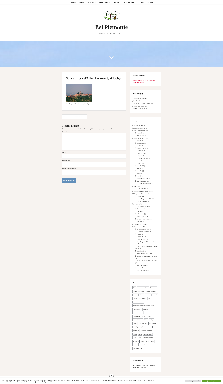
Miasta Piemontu (139, 138)
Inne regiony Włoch (140, 130)
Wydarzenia (138, 227)
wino (140, 345)
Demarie (140, 211)
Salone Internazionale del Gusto (147, 256)
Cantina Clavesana (143, 206)
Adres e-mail (67, 160)
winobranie (146, 345)
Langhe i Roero (142, 201)
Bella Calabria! (139, 101)
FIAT (149, 298)
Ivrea (138, 161)
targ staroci (136, 341)
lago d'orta (147, 313)
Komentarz (66, 132)
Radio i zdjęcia (104, 2)
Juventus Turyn (137, 309)
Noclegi (136, 186)
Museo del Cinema (138, 320)
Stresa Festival (141, 265)
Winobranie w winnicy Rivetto (74, 117)
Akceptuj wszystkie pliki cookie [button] (211, 381)
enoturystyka (142, 298)
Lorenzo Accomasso (143, 219)
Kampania (140, 135)
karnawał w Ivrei (137, 313)
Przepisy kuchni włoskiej (142, 191)
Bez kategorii (138, 125)
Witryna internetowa (69, 168)
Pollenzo (140, 173)
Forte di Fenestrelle (138, 302)
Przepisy (116, 2)
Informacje (91, 2)
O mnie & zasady (129, 2)
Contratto (140, 209)
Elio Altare (140, 214)
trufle (142, 341)
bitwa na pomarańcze (151, 291)
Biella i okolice (141, 148)
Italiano (150, 2)
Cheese (139, 234)
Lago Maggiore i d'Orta (144, 199)
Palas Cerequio (141, 188)
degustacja (148, 295)
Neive (139, 168)
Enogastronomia (139, 128)
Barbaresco (140, 143)
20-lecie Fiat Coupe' (143, 229)
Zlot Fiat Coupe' (142, 270)
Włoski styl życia (139, 224)
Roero (140, 334)
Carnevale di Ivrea (143, 231)
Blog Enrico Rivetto (138, 365)
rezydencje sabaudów (146, 330)
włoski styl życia (137, 348)
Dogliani (140, 156)
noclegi (151, 320)
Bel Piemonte (111, 27)
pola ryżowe (152, 323)
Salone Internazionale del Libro (147, 261)
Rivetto (139, 221)
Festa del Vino (141, 239)
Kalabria (140, 133)
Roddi (139, 176)
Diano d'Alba (141, 153)
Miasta (81, 2)
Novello (139, 171)
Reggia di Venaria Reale (146, 327)
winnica (135, 345)
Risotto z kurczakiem (141, 108)
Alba (138, 140)
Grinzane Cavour (142, 158)
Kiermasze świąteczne (144, 253)
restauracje (136, 330)
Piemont (73, 2)
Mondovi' (140, 166)
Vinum (139, 268)
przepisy (135, 327)
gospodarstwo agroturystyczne (141, 305)
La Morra (140, 163)
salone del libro (137, 337)
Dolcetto (135, 298)
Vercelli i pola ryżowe (144, 183)
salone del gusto (147, 334)
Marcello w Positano (140, 98)
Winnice (137, 204)
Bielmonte (141, 291)
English (141, 2)
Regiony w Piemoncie (141, 194)
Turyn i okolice (142, 181)
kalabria (145, 309)
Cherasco (140, 151)
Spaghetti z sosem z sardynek (143, 103)
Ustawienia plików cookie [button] (193, 381)
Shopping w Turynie (140, 106)
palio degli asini (143, 323)
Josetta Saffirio (141, 216)
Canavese (140, 196)
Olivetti (135, 323)
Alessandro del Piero (142, 288)
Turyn (147, 341)
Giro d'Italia (141, 251)
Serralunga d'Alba (142, 178)
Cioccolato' (140, 237)
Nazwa (64, 152)
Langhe (149, 316)
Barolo (139, 145)
